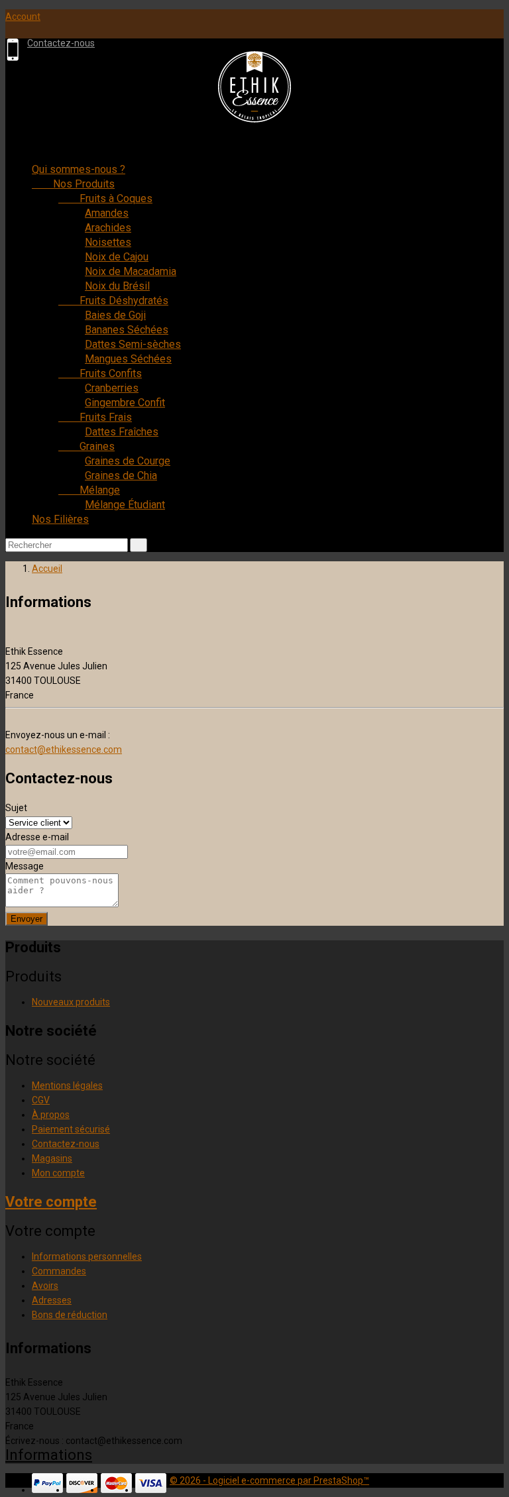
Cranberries (112, 388)
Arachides (108, 227)
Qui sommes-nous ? (78, 169)
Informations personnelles (87, 1256)
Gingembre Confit (125, 402)
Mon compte (58, 1173)
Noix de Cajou (116, 256)
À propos (51, 1114)
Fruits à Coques (105, 198)
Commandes (59, 1271)
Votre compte (51, 1201)
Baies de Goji (115, 315)
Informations (48, 1455)
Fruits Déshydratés (113, 300)
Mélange (89, 490)
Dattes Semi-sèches (133, 344)
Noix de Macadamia (130, 271)
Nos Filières (60, 519)
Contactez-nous (61, 43)
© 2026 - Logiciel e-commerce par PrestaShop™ (269, 1480)
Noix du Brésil (117, 286)
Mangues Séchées (128, 359)
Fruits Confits (100, 373)
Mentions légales (67, 1085)
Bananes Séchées (126, 329)
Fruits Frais (95, 417)
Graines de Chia (121, 475)
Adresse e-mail (37, 837)
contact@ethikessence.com (63, 749)
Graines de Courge (127, 461)
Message (24, 866)
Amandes (107, 213)
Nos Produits (73, 184)
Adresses (52, 1300)
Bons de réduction (69, 1314)
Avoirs (45, 1285)
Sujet (16, 808)
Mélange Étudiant (125, 504)
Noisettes (108, 242)
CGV (41, 1100)
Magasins (52, 1158)
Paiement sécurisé (71, 1129)
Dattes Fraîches (121, 431)
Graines (86, 446)
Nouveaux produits (71, 1002)
